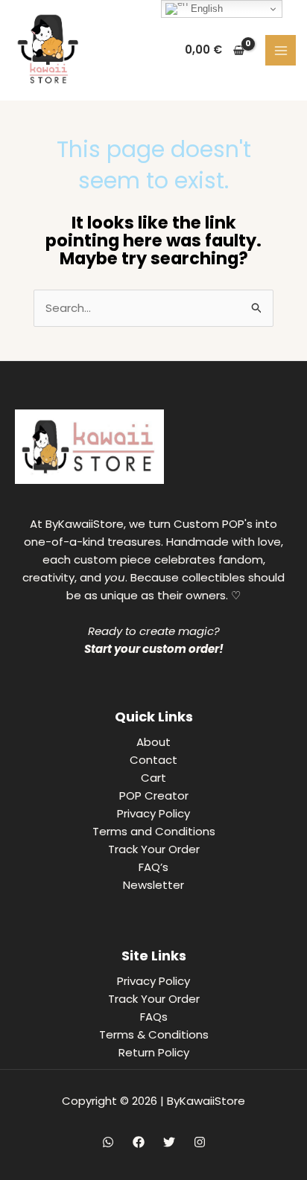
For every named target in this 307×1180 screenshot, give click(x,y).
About (153, 742)
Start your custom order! (154, 649)
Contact (153, 760)
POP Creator (154, 795)
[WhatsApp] (108, 1142)
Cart (153, 777)
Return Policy (153, 1052)
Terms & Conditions (154, 1034)
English (205, 8)
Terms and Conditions (153, 831)
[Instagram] (200, 1142)
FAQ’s (153, 867)
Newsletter (153, 885)
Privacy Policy (153, 813)
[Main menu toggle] (280, 50)
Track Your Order (154, 849)
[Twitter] (169, 1142)
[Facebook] (139, 1142)
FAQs (154, 1016)
